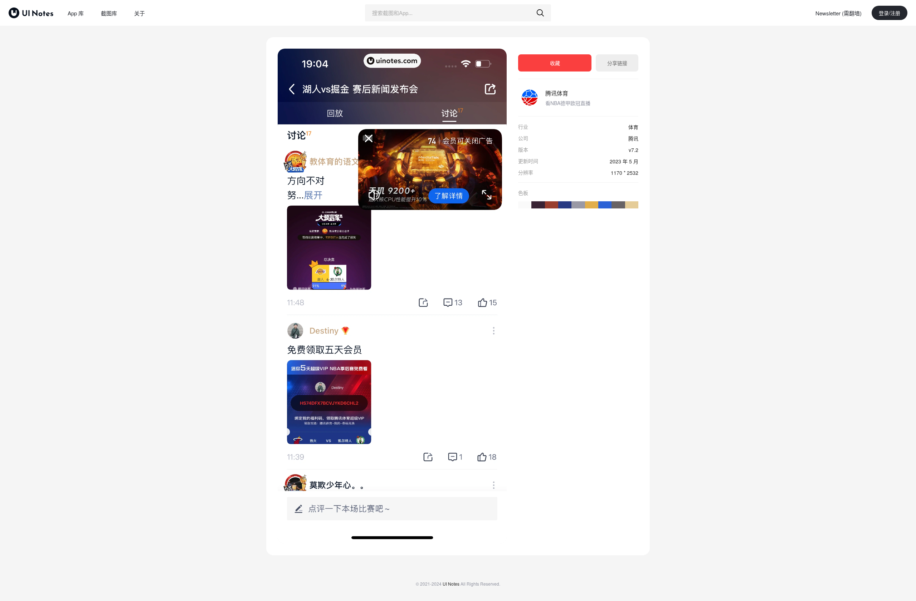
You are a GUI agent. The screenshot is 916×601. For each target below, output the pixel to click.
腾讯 (633, 138)
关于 (139, 13)
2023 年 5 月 (624, 161)
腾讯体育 (556, 93)
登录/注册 (889, 12)
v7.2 (633, 149)
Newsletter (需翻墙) (838, 13)
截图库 (109, 13)
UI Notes (451, 584)
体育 (633, 126)
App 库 (76, 13)
